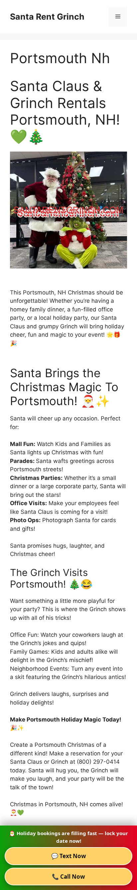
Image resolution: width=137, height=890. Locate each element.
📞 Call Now (68, 876)
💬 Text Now (68, 856)
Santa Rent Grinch (47, 17)
